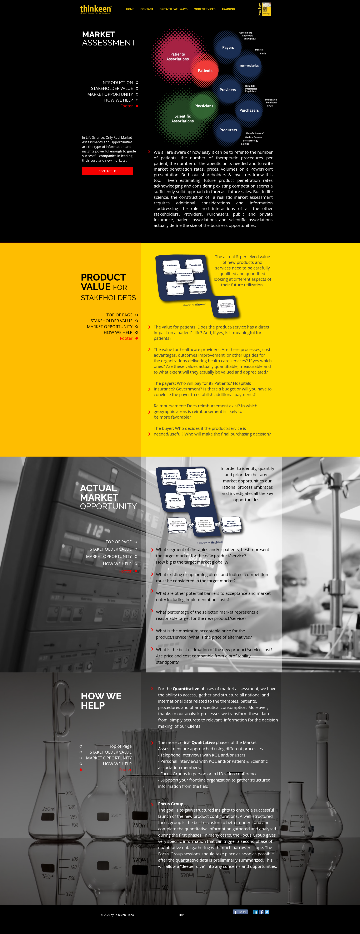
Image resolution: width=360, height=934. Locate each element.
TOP (181, 915)
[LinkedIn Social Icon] (255, 912)
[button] (205, 9)
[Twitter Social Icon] (267, 912)
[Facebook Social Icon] (261, 912)
